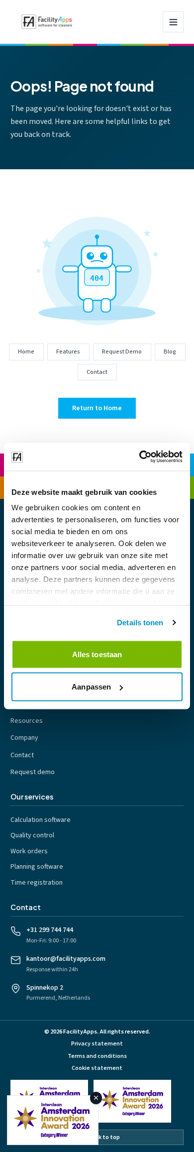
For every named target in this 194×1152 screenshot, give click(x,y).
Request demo (32, 772)
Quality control (32, 835)
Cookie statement (97, 1068)
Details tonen (140, 622)
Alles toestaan (97, 654)
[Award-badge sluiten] (96, 1098)
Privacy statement (97, 1043)
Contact (97, 371)
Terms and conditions (97, 1056)
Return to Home (97, 408)
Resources (26, 721)
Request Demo (122, 351)
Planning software (36, 867)
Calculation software (40, 820)
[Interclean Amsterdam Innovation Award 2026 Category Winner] (132, 1101)
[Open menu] (173, 21)
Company (24, 738)
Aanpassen (91, 687)
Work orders (29, 851)
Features (68, 351)
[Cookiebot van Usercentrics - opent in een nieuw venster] (140, 457)
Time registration (36, 883)
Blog (170, 351)
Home (26, 351)
